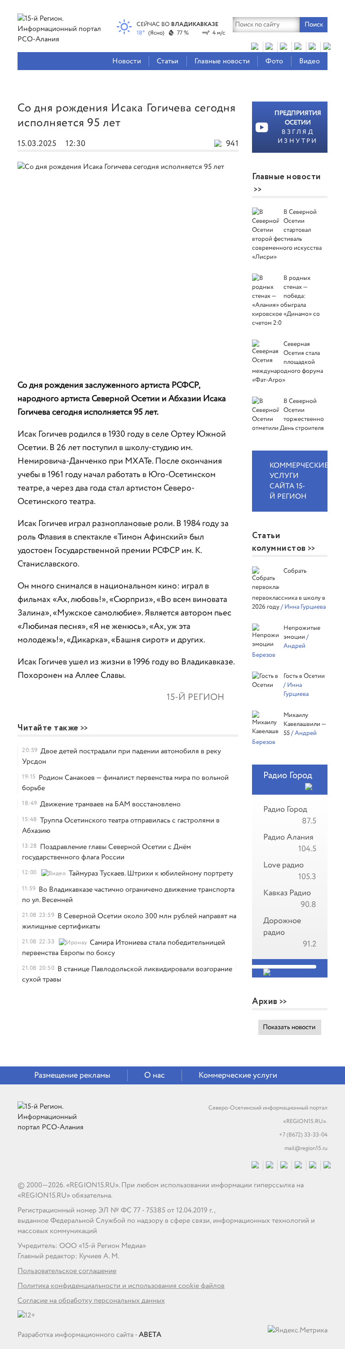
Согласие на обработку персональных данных (91, 1301)
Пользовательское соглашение (67, 1271)
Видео (309, 61)
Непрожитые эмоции (301, 632)
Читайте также (48, 728)
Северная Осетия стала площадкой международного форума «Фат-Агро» (287, 362)
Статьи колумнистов (279, 542)
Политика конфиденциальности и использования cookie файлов (121, 1286)
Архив (265, 1001)
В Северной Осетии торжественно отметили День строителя (288, 415)
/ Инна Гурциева (303, 606)
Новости (126, 61)
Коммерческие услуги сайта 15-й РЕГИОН (298, 481)
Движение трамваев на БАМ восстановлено (110, 804)
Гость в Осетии (304, 676)
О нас (154, 1075)
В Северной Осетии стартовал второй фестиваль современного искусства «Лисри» (287, 234)
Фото (274, 61)
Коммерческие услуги (238, 1075)
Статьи (167, 61)
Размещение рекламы (72, 1075)
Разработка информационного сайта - (89, 1335)
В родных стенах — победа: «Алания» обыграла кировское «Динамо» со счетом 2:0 (286, 300)
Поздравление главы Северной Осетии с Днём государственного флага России (106, 852)
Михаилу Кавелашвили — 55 (304, 724)
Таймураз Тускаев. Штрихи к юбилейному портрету (151, 873)
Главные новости (222, 61)
